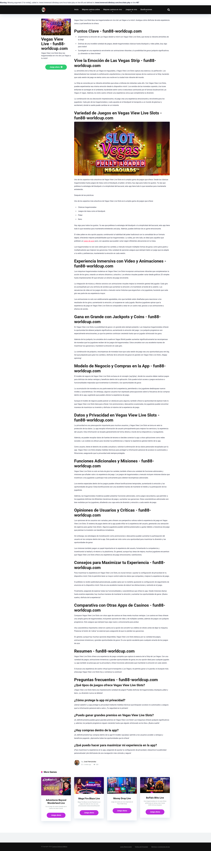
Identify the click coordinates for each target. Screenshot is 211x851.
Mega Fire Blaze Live (89, 798)
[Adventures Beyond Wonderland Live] (56, 795)
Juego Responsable (126, 847)
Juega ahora (55, 67)
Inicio (76, 9)
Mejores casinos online (91, 9)
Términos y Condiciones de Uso (160, 847)
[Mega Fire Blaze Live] (89, 793)
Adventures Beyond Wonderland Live (56, 801)
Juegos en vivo (131, 9)
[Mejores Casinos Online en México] (43, 9)
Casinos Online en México (59, 846)
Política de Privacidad (141, 847)
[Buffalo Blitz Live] (155, 792)
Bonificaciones (146, 9)
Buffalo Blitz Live (155, 797)
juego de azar (89, 241)
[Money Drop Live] (122, 793)
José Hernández (90, 762)
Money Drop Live (122, 798)
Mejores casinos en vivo (112, 9)
